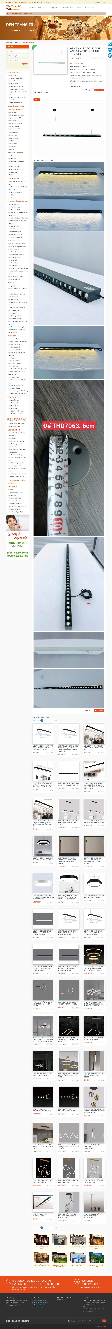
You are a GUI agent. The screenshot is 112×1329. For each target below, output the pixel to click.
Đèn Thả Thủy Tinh (14, 310)
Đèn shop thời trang (14, 498)
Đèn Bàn (11, 195)
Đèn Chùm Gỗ (12, 260)
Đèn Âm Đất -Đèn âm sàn (16, 441)
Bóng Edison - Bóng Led (15, 169)
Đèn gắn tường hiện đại (15, 385)
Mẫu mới (11, 483)
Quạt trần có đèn (13, 126)
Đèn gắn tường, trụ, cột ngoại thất (17, 470)
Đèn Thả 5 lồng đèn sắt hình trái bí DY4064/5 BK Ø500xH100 (67, 1216)
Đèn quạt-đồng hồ (14, 509)
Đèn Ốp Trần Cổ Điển (14, 226)
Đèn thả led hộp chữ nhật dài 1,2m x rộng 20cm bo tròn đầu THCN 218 (43, 747)
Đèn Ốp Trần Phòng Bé (15, 234)
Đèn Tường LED (13, 339)
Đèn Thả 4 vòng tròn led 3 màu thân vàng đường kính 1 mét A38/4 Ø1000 (94, 968)
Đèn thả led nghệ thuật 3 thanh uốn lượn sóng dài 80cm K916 (68, 1039)
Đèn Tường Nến (13, 366)
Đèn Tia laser (12, 143)
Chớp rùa (11, 149)
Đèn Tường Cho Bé (14, 388)
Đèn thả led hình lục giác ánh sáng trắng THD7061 (43, 859)
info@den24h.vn (91, 1311)
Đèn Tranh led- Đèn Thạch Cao (17, 369)
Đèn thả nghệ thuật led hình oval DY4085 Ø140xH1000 (93, 1146)
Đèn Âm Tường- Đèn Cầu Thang (18, 391)
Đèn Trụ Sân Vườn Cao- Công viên (17, 459)
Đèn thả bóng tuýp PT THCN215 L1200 (41, 1215)
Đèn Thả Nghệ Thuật (14, 316)
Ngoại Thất (54, 8)
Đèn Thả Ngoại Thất (14, 466)
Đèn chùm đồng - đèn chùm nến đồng (18, 272)
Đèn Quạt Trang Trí (15, 109)
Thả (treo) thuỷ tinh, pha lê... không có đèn (17, 331)
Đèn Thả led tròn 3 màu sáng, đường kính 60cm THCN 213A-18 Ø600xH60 (67, 897)
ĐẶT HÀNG (50, 753)
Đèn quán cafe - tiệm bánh (16, 501)
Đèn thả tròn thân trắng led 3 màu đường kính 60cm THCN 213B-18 (43, 897)
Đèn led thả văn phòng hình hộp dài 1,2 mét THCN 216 (93, 747)
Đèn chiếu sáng (14, 72)
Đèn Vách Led (12, 135)
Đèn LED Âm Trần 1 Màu (16, 411)
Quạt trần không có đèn (15, 123)
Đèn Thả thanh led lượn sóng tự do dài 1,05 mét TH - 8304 (43, 1146)
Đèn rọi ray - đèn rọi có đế (16, 78)
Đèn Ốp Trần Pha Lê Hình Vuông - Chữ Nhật (18, 214)
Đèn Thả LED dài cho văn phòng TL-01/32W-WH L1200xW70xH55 (42, 932)
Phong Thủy (68, 8)
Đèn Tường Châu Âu (14, 350)
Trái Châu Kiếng (13, 138)
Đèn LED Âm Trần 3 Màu (16, 414)
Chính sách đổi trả (39, 1305)
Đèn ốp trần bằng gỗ (14, 231)
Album (10, 490)
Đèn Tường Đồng (13, 377)
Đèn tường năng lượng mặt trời (17, 393)
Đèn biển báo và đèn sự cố (16, 86)
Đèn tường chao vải (14, 347)
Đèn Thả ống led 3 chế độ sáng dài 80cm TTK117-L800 (94, 821)
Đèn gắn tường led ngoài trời (17, 474)
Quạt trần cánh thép (14, 129)
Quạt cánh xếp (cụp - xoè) (16, 115)
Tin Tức (32, 8)
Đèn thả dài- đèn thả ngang (16, 307)
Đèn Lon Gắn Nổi (13, 403)
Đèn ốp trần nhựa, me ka (16, 229)
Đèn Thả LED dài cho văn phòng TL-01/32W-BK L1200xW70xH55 (67, 968)
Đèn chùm (11, 241)
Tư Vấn (79, 8)
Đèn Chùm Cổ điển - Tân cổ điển (18, 268)
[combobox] (16, 55)
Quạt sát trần (12, 120)
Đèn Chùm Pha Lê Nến (15, 276)
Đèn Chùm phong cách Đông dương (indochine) (17, 248)
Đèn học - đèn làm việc (15, 192)
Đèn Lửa (10, 141)
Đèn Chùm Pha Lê (13, 265)
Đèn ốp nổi (11, 81)
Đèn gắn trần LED (13, 204)
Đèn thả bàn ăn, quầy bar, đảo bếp (17, 303)
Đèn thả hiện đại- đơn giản (16, 327)
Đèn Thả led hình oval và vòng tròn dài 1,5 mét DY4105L (42, 1004)
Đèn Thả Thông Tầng (14, 318)
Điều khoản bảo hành (40, 1300)
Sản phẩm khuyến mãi (16, 106)
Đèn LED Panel (12, 408)
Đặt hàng (99, 90)
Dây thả (10, 155)
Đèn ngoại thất (14, 430)
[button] (26, 55)
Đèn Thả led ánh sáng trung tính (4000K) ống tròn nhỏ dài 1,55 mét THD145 (93, 860)
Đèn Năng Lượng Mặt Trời (16, 476)
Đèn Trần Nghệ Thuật (15, 237)
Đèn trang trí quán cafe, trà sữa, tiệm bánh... (18, 188)
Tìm (25, 65)
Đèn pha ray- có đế (14, 426)
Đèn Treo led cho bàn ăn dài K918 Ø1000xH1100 (42, 1074)
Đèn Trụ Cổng (12, 446)
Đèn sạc (10, 164)
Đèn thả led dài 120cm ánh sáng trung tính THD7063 (68, 784)
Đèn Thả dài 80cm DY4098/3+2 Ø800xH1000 (42, 1110)
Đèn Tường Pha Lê (14, 360)
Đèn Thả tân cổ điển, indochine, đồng (18, 323)
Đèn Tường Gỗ (12, 358)
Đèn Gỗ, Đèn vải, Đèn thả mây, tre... (17, 290)
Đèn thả (17, 42)
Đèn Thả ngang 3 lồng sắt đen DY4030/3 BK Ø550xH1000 (94, 1216)
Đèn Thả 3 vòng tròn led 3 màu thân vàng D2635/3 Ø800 (68, 1075)
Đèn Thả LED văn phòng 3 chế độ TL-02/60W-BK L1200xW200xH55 (68, 932)
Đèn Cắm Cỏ (12, 438)
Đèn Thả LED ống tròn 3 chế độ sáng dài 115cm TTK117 (67, 822)
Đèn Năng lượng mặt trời (16, 89)
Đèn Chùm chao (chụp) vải (16, 254)
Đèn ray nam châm (14, 166)
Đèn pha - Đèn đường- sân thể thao (17, 93)
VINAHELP (103, 1326)
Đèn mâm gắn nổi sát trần (18, 201)
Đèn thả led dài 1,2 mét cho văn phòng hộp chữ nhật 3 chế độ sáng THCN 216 (42, 823)
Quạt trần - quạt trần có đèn (17, 243)
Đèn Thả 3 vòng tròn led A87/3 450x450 (68, 1181)
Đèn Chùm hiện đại (14, 279)
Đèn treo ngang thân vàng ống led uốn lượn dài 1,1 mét (68, 1146)
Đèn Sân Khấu (13, 132)
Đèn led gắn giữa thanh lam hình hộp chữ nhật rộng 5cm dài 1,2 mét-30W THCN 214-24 (94, 785)
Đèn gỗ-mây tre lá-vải (15, 503)
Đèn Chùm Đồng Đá (14, 257)
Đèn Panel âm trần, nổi (15, 102)
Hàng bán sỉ (12, 487)
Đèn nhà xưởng (13, 83)
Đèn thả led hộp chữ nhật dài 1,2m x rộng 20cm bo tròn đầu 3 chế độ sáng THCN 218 (68, 748)
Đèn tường (12, 336)
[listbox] (18, 60)
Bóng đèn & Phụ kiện (15, 153)
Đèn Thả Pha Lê (13, 296)
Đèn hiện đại (12, 495)
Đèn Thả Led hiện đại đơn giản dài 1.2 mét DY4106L (68, 1003)
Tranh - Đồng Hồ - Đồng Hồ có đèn (17, 183)
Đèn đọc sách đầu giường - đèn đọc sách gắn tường (17, 343)
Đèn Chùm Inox (13, 263)
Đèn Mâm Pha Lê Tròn (15, 210)
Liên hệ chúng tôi (38, 1307)
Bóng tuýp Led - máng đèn (16, 161)
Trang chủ (9, 42)
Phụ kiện (11, 174)
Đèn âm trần (12, 75)
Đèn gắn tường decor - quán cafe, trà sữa (16, 373)
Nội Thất (42, 8)
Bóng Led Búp (12, 172)
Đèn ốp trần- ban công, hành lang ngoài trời (17, 451)
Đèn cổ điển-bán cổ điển (15, 492)
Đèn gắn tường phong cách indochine (16, 354)
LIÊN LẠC (103, 2)
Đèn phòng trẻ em (14, 286)
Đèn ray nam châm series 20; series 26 (17, 98)
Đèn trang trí (13, 178)
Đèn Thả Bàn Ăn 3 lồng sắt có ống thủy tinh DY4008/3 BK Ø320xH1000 (94, 1110)
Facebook (60, 1299)
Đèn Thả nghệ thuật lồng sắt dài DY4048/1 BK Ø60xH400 (94, 1075)
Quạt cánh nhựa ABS (14, 118)
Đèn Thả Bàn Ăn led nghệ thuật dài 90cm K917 (93, 1039)
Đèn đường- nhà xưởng (17, 480)
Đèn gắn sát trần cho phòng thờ (18, 218)
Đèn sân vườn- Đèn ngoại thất (17, 506)
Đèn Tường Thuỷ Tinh (15, 363)
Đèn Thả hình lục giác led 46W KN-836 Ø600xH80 (94, 896)
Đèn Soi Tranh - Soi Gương (16, 423)
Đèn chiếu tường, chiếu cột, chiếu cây (16, 434)
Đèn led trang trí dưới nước (16, 444)
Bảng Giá (89, 8)
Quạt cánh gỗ (12, 112)
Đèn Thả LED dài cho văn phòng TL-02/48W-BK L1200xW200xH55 (93, 932)
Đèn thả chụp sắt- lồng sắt (16, 294)
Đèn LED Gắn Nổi (13, 405)
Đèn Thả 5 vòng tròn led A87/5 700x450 (93, 1181)
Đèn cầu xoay (12, 146)
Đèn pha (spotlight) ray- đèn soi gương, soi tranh (17, 420)
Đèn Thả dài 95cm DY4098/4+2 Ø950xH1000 (67, 1110)
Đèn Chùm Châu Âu (14, 252)
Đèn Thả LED (12, 313)
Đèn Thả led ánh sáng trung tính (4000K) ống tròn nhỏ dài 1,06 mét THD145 (67, 860)
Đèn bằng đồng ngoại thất (16, 463)
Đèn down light (14, 397)
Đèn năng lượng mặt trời (15, 512)
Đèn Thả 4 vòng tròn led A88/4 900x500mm (42, 1181)
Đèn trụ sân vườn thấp (15, 455)
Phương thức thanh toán (41, 1302)
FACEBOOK (97, 2)
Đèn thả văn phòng (14, 299)
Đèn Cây (10, 198)
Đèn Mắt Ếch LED (13, 400)
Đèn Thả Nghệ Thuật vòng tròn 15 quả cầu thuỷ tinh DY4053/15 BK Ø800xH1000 (43, 1039)
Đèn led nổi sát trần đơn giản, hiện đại (17, 222)
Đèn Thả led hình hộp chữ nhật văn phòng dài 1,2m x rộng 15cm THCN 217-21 (43, 785)
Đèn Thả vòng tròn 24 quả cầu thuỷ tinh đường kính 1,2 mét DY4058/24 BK (94, 1004)
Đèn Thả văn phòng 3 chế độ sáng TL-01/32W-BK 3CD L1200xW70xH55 (43, 968)
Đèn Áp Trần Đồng (14, 207)
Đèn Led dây (12, 158)
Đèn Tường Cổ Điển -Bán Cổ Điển (16, 381)
